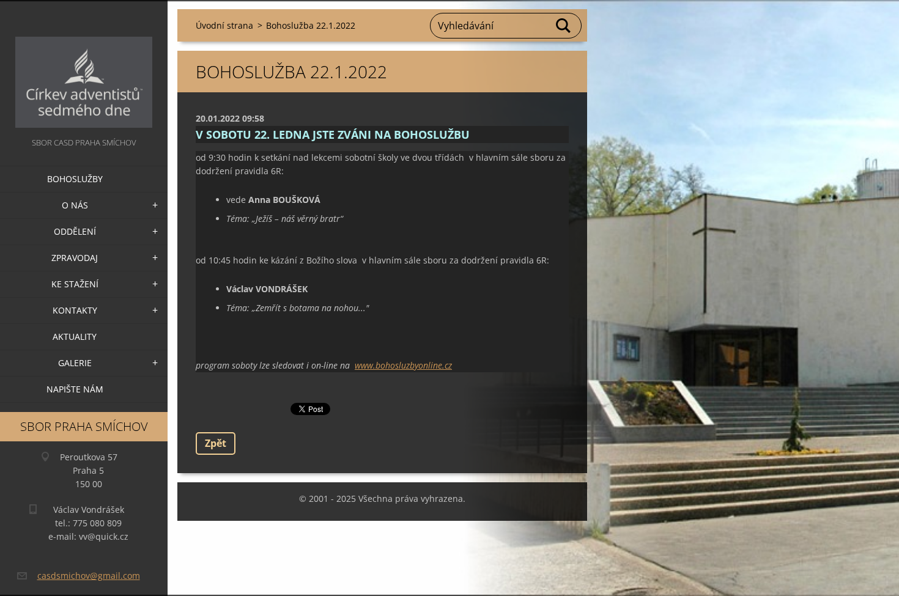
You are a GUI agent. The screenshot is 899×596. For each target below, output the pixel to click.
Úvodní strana (224, 25)
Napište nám (74, 389)
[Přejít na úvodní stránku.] (84, 67)
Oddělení (75, 231)
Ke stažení (74, 284)
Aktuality (75, 336)
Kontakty (75, 310)
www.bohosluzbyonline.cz (403, 365)
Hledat (564, 26)
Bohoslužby (75, 179)
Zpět (215, 443)
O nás (75, 205)
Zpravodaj (74, 257)
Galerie (75, 363)
